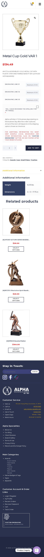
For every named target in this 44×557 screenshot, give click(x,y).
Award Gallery (10, 438)
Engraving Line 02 (12, 92)
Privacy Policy (10, 443)
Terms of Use (9, 440)
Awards (13, 160)
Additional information (14, 171)
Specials (9, 473)
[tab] (22, 171)
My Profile (8, 499)
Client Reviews (10, 435)
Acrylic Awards (11, 461)
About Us (8, 430)
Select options (16, 249)
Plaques (9, 469)
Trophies (34, 160)
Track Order (9, 509)
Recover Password (12, 504)
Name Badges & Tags (13, 475)
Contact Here (37, 412)
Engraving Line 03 (12, 99)
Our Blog (8, 432)
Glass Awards (11, 463)
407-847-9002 (37, 406)
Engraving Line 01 (12, 84)
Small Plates (25, 160)
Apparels (8, 481)
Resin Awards (11, 471)
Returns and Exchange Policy (15, 446)
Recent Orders (10, 501)
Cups (18, 160)
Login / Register (10, 496)
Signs (7, 478)
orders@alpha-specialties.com (32, 409)
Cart (6, 507)
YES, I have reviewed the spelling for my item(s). (21, 109)
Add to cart (33, 148)
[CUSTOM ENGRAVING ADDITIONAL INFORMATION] (16, 516)
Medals (9, 465)
